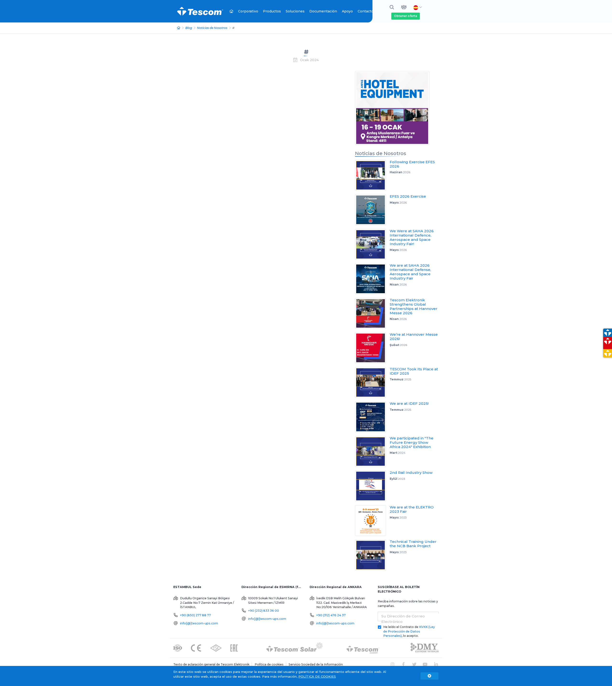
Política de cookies (269, 664)
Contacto (365, 11)
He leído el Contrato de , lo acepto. (409, 631)
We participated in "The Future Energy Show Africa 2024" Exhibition (411, 442)
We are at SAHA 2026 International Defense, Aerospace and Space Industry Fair (410, 272)
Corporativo (248, 11)
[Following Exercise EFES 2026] (372, 175)
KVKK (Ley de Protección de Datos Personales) (409, 631)
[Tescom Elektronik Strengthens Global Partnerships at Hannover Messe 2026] (372, 313)
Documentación (323, 11)
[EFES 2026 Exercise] (372, 209)
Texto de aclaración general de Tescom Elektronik (211, 664)
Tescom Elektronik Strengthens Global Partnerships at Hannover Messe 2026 (413, 306)
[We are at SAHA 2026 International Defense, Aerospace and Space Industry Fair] (372, 278)
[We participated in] (372, 451)
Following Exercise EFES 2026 (412, 164)
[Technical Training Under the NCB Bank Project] (372, 555)
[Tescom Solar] (294, 648)
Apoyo (347, 11)
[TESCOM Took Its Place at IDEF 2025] (372, 382)
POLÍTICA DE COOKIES (317, 676)
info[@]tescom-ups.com (199, 623)
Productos (272, 11)
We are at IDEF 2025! (409, 403)
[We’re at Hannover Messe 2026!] (372, 347)
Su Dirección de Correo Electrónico (403, 619)
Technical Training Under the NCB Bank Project (413, 543)
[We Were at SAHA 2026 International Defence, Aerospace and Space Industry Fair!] (372, 244)
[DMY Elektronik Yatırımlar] (424, 648)
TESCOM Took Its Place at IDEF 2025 (414, 371)
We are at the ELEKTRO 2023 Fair (412, 509)
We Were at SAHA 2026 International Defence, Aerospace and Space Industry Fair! (412, 237)
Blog (188, 28)
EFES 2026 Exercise (408, 196)
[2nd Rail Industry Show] (372, 486)
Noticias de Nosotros (212, 28)
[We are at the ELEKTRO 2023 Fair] (372, 520)
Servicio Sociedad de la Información (316, 664)
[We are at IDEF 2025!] (372, 416)
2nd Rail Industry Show (411, 472)
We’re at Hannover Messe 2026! (414, 336)
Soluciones (295, 11)
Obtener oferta (405, 16)
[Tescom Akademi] (362, 648)
